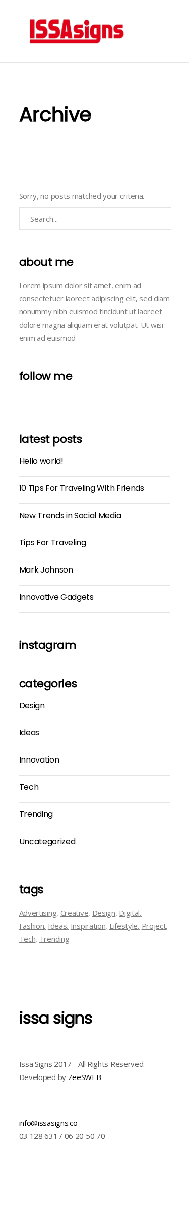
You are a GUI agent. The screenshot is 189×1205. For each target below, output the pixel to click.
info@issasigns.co (48, 1123)
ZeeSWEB (84, 1077)
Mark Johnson (46, 570)
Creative (74, 913)
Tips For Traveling (52, 542)
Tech (29, 787)
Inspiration (88, 926)
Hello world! (41, 461)
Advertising (38, 913)
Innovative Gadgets (56, 597)
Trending (36, 814)
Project (154, 926)
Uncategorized (47, 841)
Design (32, 705)
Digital (129, 913)
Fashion (31, 926)
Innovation (39, 760)
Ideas (29, 732)
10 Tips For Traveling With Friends (81, 488)
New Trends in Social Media (70, 515)
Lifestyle (123, 926)
